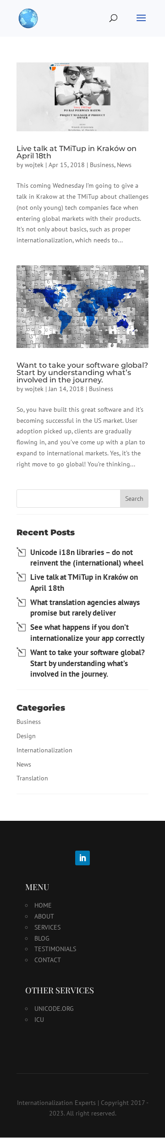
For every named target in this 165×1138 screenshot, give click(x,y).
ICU (39, 1019)
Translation (32, 778)
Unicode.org (54, 1008)
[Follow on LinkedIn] (82, 858)
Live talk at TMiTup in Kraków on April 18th (76, 152)
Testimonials (55, 949)
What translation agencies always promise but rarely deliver (85, 607)
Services (47, 927)
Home (43, 905)
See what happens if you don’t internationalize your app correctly (87, 632)
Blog (42, 938)
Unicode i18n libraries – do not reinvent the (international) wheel (86, 557)
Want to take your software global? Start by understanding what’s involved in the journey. (82, 372)
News (124, 165)
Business (102, 165)
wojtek (34, 165)
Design (26, 736)
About (44, 916)
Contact (47, 960)
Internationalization (44, 750)
